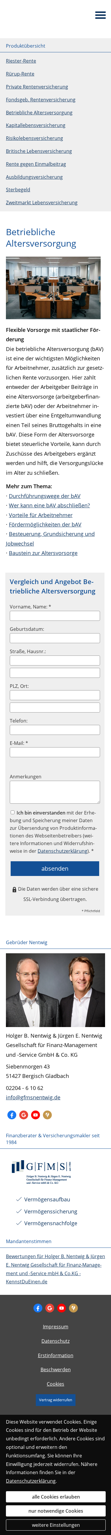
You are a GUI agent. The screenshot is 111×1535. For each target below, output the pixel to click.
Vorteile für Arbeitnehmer (41, 515)
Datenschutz (55, 1341)
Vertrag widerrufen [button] (55, 1399)
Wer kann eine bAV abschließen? (49, 505)
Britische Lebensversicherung (39, 151)
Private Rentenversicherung (37, 86)
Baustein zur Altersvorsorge (43, 552)
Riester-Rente (21, 61)
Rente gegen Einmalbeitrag (36, 164)
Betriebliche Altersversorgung (39, 112)
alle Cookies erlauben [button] (56, 1497)
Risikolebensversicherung (34, 138)
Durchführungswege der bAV (45, 495)
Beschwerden (56, 1369)
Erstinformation (55, 1355)
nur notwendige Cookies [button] (55, 1511)
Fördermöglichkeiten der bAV (45, 524)
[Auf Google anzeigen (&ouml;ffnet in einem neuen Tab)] (23, 1115)
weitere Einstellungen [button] (56, 1525)
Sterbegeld (18, 189)
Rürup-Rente (20, 74)
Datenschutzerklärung (31, 1481)
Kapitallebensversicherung (35, 125)
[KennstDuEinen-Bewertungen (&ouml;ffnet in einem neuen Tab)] (47, 1115)
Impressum (55, 1326)
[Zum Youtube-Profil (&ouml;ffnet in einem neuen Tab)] (35, 1115)
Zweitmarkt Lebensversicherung (42, 202)
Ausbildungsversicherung (34, 177)
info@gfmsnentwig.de (33, 1097)
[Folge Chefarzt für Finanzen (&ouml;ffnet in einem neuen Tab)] (11, 1115)
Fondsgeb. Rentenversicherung (40, 99)
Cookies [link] (55, 1384)
